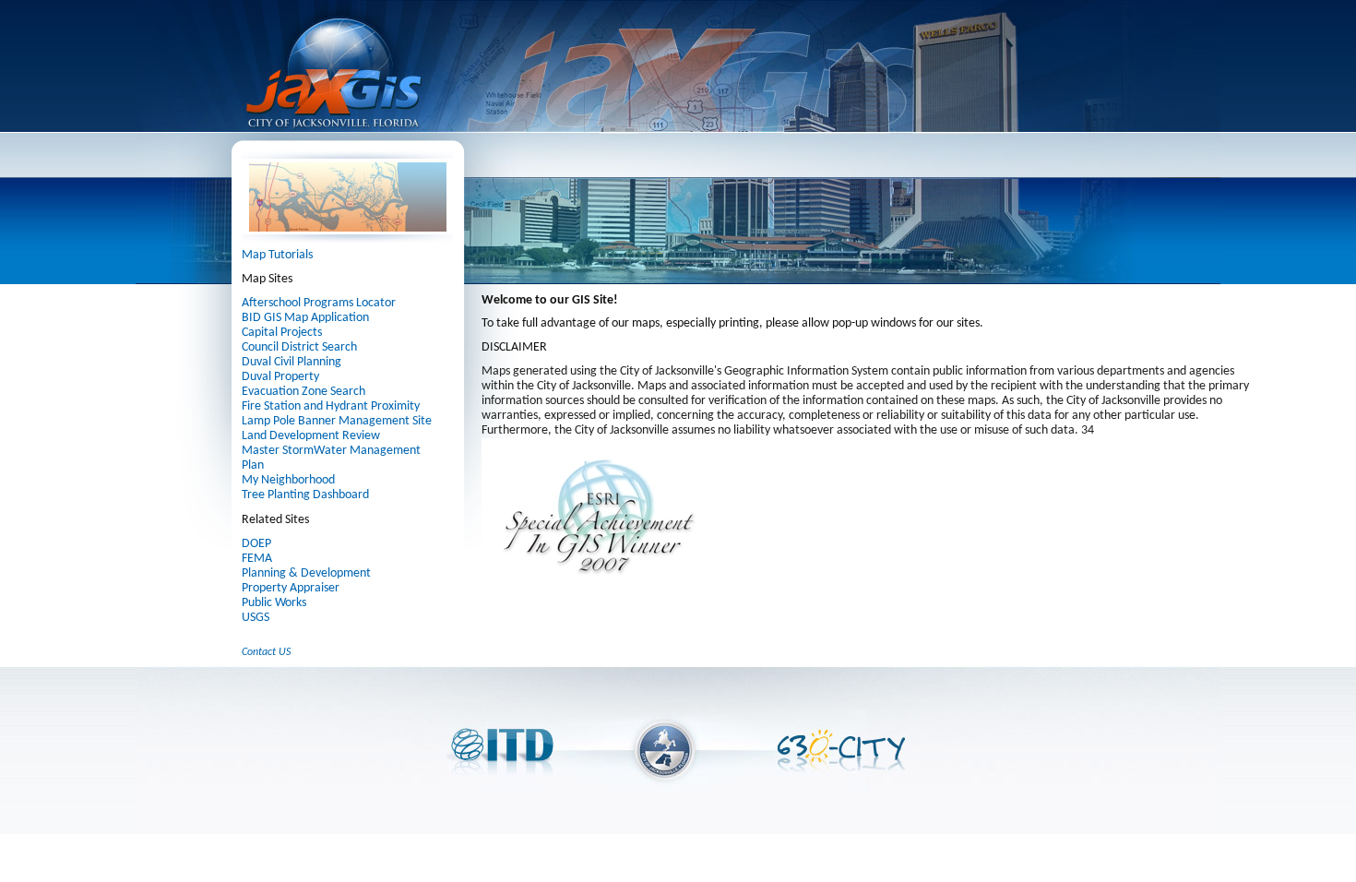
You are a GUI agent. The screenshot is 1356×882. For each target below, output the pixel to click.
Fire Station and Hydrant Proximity (331, 406)
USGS (255, 618)
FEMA (257, 559)
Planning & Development (306, 573)
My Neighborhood (288, 480)
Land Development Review (311, 436)
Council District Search (299, 347)
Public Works (274, 603)
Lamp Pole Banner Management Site (337, 421)
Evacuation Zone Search (303, 392)
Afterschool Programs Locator (319, 303)
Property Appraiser (290, 588)
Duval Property (280, 377)
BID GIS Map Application (305, 318)
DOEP (256, 544)
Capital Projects (282, 333)
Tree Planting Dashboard (305, 495)
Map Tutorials (277, 255)
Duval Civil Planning (291, 362)
